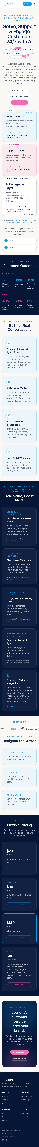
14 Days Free (19, 869)
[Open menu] (35, 4)
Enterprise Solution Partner (19, 96)
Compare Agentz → (29, 140)
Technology (6, 1100)
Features (5, 1096)
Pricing (4, 1103)
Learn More (19, 985)
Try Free (27, 4)
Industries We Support (23, 223)
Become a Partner (19, 1058)
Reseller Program (27, 1096)
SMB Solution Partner (19, 91)
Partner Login (26, 1100)
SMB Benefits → (30, 113)
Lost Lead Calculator (22, 220)
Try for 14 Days (18, 1052)
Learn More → (11, 706)
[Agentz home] (8, 4)
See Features (19, 905)
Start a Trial (18, 102)
